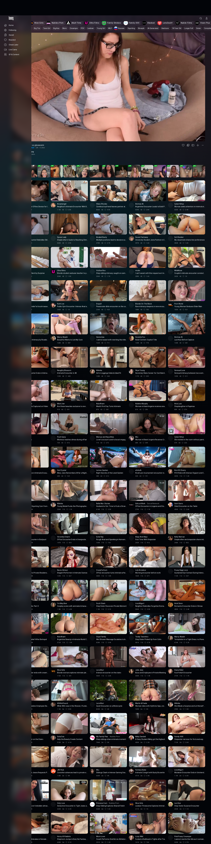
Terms (17, 833)
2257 (13, 835)
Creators (16, 831)
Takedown (17, 829)
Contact (7, 831)
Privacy (6, 835)
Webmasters (8, 833)
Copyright (7, 829)
